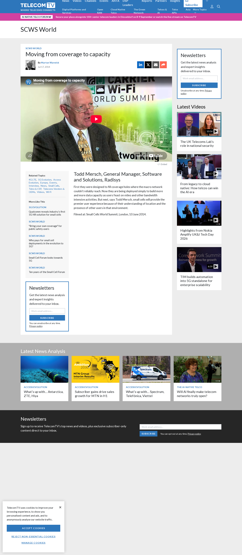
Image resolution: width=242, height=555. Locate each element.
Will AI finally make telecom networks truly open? (196, 394)
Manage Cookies (34, 542)
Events (53, 182)
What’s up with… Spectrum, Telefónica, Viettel (145, 394)
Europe (44, 182)
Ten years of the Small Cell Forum (47, 271)
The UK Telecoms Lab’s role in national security (197, 143)
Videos (40, 192)
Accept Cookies (33, 528)
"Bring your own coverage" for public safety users (45, 227)
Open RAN (100, 11)
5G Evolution (45, 179)
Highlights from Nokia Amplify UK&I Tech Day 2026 (197, 234)
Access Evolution (35, 387)
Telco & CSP (35, 188)
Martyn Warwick (50, 62)
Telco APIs (175, 11)
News (44, 185)
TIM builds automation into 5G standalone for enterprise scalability (196, 281)
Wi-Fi (48, 192)
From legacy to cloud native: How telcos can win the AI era (199, 188)
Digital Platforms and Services (74, 11)
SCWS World (38, 29)
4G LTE (32, 179)
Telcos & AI (162, 11)
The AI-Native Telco (189, 387)
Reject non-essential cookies (33, 536)
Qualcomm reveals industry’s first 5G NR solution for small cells (47, 213)
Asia (188, 9)
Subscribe (47, 317)
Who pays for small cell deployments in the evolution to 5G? (46, 243)
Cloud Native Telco (118, 11)
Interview (34, 185)
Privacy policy (36, 326)
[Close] (60, 507)
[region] (33, 526)
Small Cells (53, 185)
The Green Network (139, 11)
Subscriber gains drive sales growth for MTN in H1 (94, 394)
